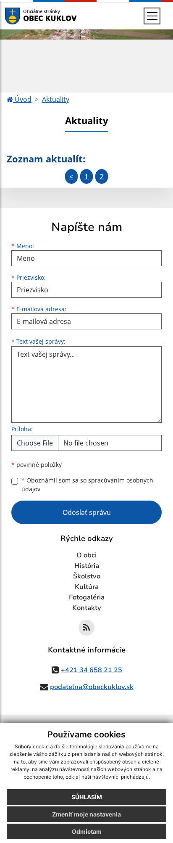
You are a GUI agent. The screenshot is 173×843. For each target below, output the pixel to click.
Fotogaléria (87, 597)
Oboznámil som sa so (87, 484)
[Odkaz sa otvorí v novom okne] (86, 628)
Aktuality (55, 99)
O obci (86, 555)
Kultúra (87, 586)
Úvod (22, 99)
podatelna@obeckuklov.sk (92, 687)
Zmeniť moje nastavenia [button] (86, 814)
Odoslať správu (87, 512)
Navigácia (25, 15)
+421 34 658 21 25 (91, 670)
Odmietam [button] (87, 831)
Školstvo (86, 576)
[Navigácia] (152, 16)
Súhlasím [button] (86, 797)
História (86, 565)
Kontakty (86, 607)
